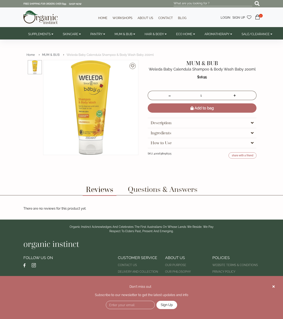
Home (102, 18)
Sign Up (167, 305)
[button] (257, 19)
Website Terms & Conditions (235, 265)
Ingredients (161, 133)
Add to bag (204, 108)
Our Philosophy (178, 271)
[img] (273, 286)
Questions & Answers (162, 189)
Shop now (75, 4)
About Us (145, 18)
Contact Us (127, 265)
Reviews (99, 189)
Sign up (238, 17)
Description (161, 122)
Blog (182, 18)
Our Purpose (175, 265)
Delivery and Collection (138, 271)
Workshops (122, 18)
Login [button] (225, 17)
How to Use (161, 143)
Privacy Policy (223, 271)
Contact (165, 18)
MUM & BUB (51, 54)
